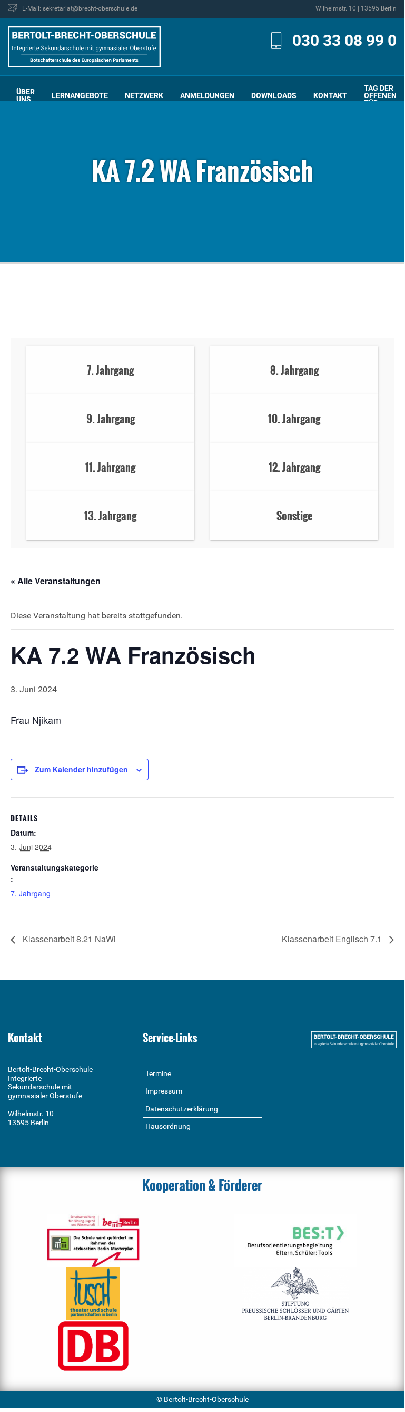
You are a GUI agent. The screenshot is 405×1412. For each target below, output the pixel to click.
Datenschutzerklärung (181, 1109)
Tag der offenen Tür (380, 95)
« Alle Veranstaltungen (56, 581)
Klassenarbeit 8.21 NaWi (68, 939)
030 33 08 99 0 (344, 40)
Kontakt (330, 95)
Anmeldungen (207, 95)
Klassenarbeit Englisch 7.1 (333, 939)
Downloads (274, 95)
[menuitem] (25, 95)
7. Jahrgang (31, 893)
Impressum (163, 1091)
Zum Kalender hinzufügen (81, 769)
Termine (158, 1073)
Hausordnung (168, 1126)
